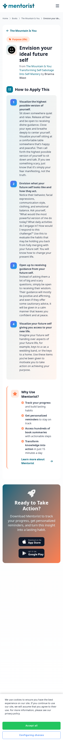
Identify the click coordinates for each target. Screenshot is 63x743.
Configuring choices (31, 735)
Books (14, 18)
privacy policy (12, 713)
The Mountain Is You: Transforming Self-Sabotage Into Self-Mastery (36, 70)
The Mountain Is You (30, 18)
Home (5, 18)
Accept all (32, 725)
